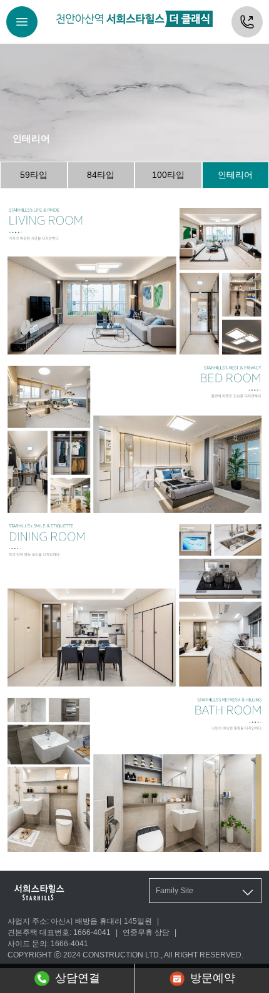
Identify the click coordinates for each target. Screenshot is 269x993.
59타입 (34, 175)
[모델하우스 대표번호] (247, 21)
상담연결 (77, 978)
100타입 (168, 175)
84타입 (100, 175)
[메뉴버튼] (22, 21)
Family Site (174, 890)
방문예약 (212, 978)
